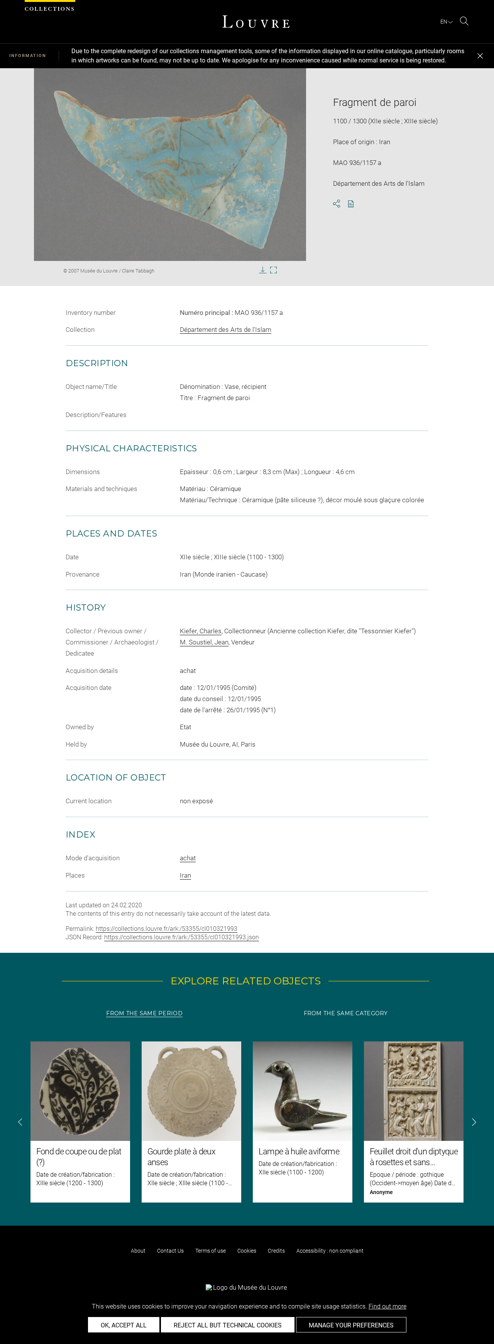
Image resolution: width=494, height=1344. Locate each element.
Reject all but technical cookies (228, 1325)
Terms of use (210, 1251)
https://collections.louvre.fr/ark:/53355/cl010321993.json (181, 937)
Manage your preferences (351, 1325)
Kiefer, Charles (201, 631)
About (138, 1251)
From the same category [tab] (346, 1013)
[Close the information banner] (480, 56)
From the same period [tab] (144, 1013)
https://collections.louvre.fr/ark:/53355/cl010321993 (166, 928)
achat (188, 858)
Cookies (246, 1251)
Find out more (387, 1306)
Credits (276, 1251)
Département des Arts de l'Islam (225, 329)
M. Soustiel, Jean (204, 642)
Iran (185, 875)
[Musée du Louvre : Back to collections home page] (255, 22)
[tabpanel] (247, 1122)
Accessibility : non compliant (330, 1251)
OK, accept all (124, 1325)
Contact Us (170, 1251)
